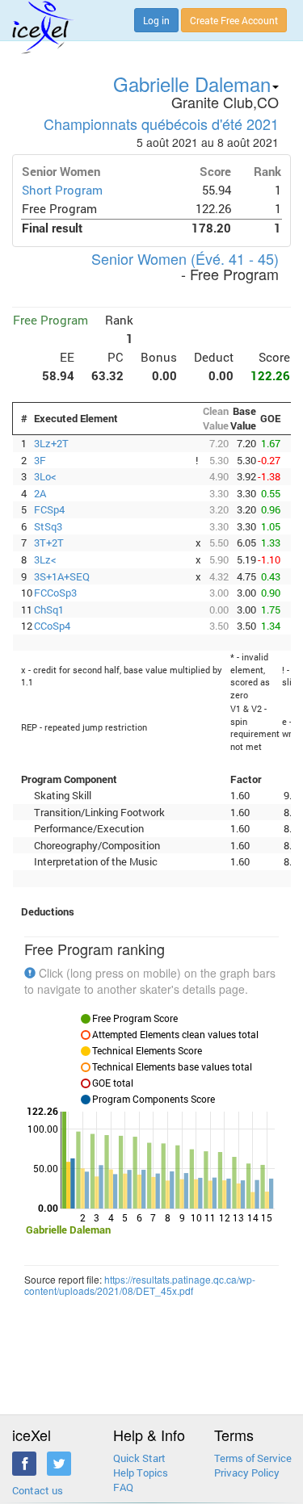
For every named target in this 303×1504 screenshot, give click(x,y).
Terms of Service (253, 1458)
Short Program (62, 190)
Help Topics (140, 1472)
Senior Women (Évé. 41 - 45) (185, 258)
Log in (156, 20)
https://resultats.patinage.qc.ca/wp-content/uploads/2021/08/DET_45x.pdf (139, 1284)
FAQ (123, 1487)
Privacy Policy (247, 1472)
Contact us (37, 1490)
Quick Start (139, 1458)
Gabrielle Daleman (192, 83)
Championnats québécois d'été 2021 (161, 123)
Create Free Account (234, 20)
